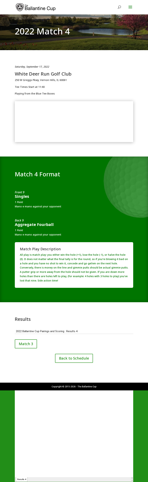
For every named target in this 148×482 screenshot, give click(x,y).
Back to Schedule (74, 358)
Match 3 (26, 343)
